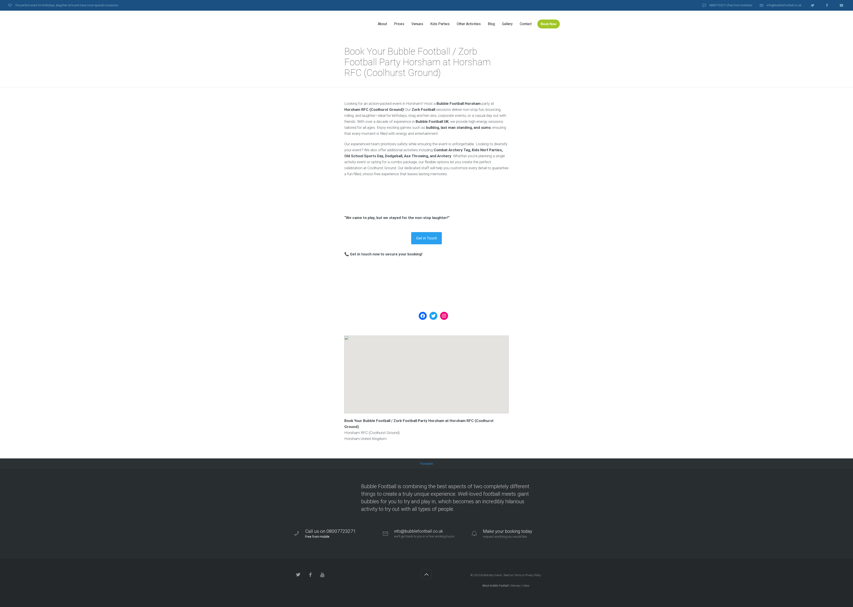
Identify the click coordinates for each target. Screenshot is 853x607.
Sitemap (515, 585)
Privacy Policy (533, 575)
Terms (518, 575)
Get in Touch (426, 238)
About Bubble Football (495, 585)
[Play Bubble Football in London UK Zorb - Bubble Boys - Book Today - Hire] (326, 24)
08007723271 (717, 5)
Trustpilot (426, 464)
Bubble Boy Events (491, 575)
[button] (426, 370)
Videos (526, 585)
